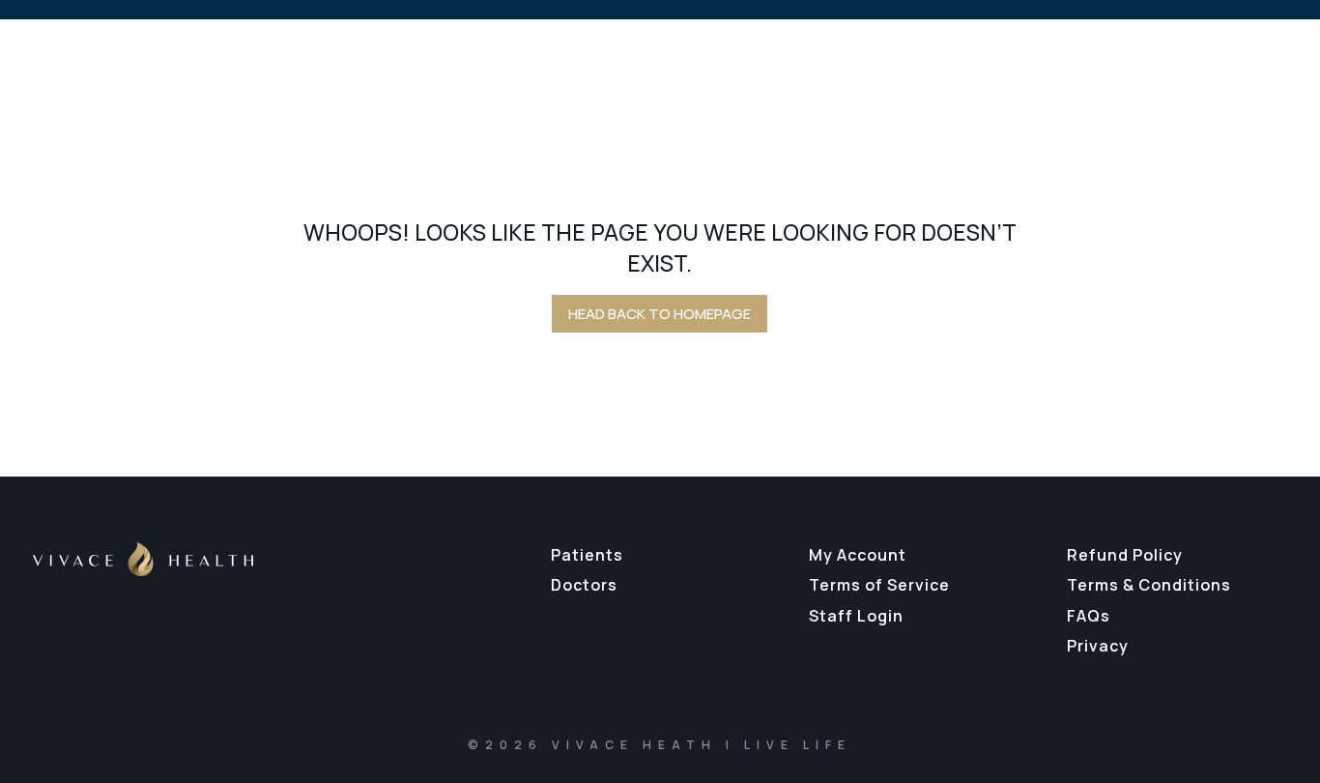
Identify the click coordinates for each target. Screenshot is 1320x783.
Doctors (584, 584)
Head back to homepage (659, 314)
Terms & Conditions (1149, 584)
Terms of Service (879, 584)
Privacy (1098, 645)
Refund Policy (1125, 555)
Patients (587, 555)
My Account (857, 555)
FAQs (1088, 615)
